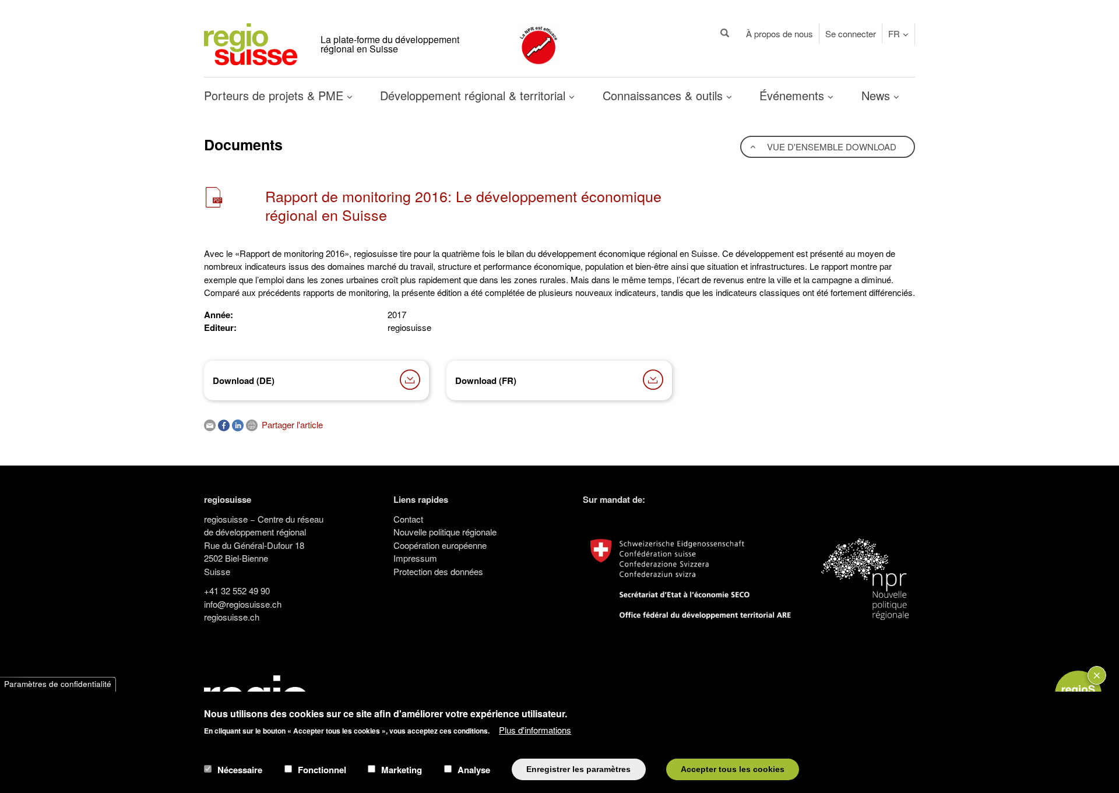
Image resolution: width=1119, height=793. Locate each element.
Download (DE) (244, 380)
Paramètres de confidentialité (57, 684)
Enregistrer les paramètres (578, 768)
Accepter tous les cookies (732, 768)
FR (894, 33)
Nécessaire (239, 769)
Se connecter (850, 33)
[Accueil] (250, 43)
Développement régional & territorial (474, 95)
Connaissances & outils (664, 95)
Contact (408, 519)
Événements (793, 95)
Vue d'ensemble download (830, 146)
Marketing (401, 769)
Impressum (415, 558)
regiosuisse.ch (231, 617)
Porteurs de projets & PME (275, 95)
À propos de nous (779, 33)
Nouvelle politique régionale (445, 532)
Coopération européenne (440, 545)
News (877, 95)
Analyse (474, 769)
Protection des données (438, 571)
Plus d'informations (535, 729)
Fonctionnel (322, 769)
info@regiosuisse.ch (242, 604)
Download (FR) (485, 380)
